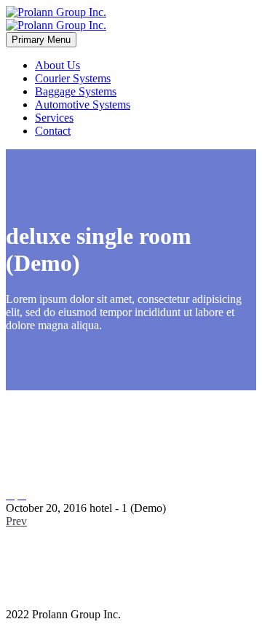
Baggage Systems (75, 91)
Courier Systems (73, 78)
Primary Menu (41, 39)
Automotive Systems (82, 104)
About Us (57, 65)
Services (54, 117)
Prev (16, 521)
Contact (53, 131)
